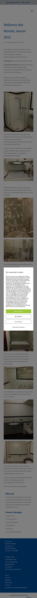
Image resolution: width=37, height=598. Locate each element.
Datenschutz (15, 327)
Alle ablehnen (18, 316)
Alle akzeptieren (18, 311)
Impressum (22, 327)
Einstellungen (18, 321)
